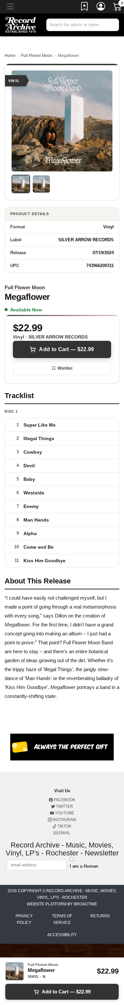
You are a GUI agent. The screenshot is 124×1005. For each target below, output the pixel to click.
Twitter (64, 806)
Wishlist (65, 368)
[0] (117, 8)
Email (64, 833)
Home (10, 55)
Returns (100, 916)
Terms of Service (62, 919)
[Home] (20, 24)
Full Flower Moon (36, 55)
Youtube (64, 813)
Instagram (64, 819)
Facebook (64, 800)
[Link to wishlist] (84, 7)
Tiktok (64, 826)
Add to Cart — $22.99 (66, 349)
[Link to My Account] (101, 7)
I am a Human (84, 866)
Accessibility (62, 935)
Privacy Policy (24, 919)
